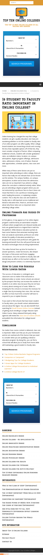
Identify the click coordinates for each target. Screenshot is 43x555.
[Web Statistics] (4, 554)
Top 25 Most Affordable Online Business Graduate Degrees (20, 474)
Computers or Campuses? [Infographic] (19, 499)
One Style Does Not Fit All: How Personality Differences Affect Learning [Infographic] (20, 511)
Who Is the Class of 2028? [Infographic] (19, 486)
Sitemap (5, 534)
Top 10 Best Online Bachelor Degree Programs (22, 354)
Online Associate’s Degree (13, 443)
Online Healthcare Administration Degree (20, 447)
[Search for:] (21, 2)
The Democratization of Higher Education (20, 489)
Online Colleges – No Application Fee (18, 439)
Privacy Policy (8, 538)
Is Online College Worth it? (14, 372)
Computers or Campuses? (14, 357)
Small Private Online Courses (23, 308)
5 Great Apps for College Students (17, 363)
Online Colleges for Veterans (15, 465)
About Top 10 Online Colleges (15, 531)
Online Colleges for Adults (14, 461)
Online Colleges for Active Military (18, 469)
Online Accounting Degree (13, 451)
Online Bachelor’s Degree (13, 436)
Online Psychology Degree (13, 458)
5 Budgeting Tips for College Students (19, 360)
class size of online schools (29, 316)
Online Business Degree (12, 454)
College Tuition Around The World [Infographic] (17, 519)
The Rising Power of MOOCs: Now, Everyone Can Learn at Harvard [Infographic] (20, 504)
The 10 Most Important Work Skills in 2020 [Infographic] (21, 494)
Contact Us (7, 541)
